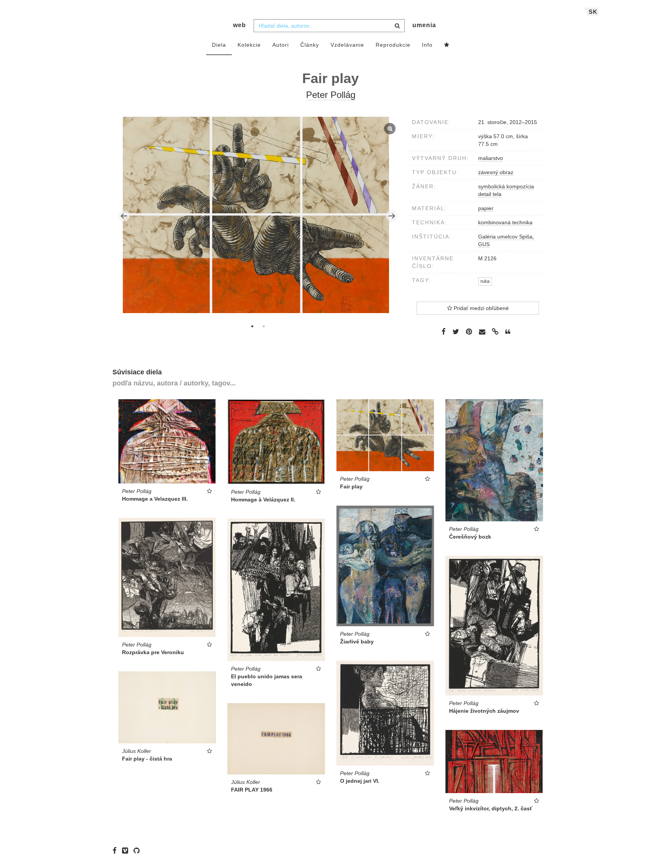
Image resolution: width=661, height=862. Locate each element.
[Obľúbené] (446, 45)
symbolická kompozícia (506, 186)
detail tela (489, 194)
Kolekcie (249, 45)
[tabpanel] (258, 215)
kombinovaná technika (505, 222)
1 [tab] (252, 326)
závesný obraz (495, 172)
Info (427, 45)
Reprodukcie (393, 45)
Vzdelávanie (347, 45)
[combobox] (329, 25)
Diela (219, 45)
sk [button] (593, 11)
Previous (124, 216)
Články (309, 45)
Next (391, 216)
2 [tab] (263, 326)
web (239, 25)
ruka (485, 281)
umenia (424, 25)
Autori (280, 45)
